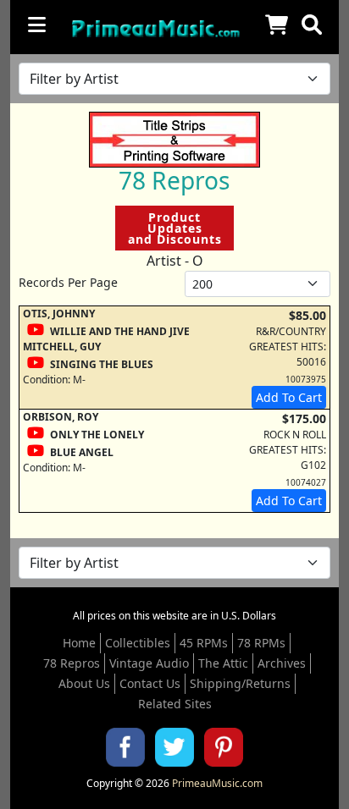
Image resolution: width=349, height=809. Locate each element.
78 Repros (71, 663)
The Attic (223, 663)
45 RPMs (204, 643)
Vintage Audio (149, 663)
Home (79, 643)
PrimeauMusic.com (217, 783)
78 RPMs (261, 643)
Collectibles (137, 643)
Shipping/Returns (240, 683)
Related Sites (175, 704)
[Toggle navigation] (37, 24)
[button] (312, 24)
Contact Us (149, 683)
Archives (282, 663)
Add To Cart (289, 397)
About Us (84, 683)
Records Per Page (68, 282)
